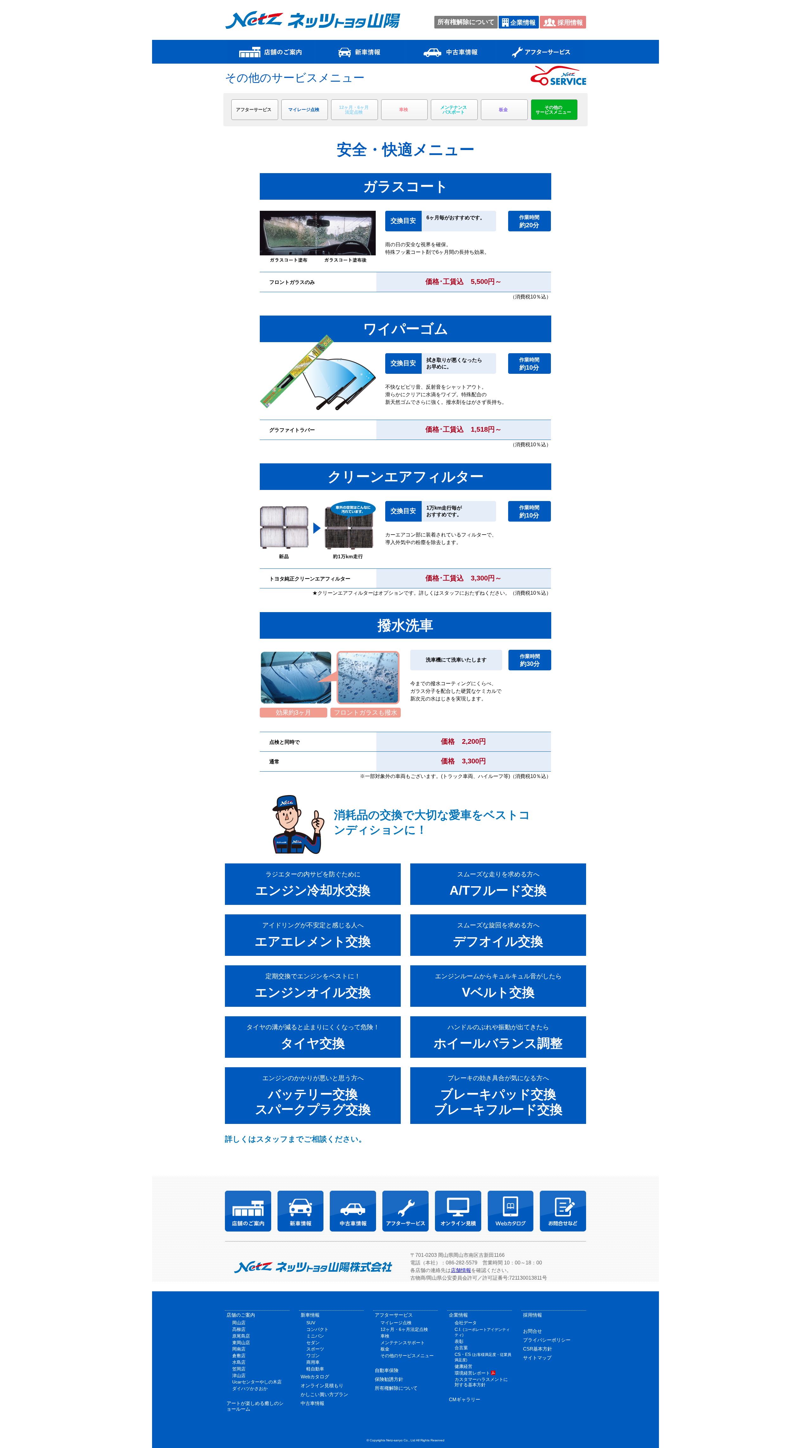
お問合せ (532, 1331)
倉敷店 (239, 1355)
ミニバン (315, 1335)
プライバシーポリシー (547, 1340)
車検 (403, 109)
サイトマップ (537, 1357)
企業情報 (523, 22)
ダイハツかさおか (250, 1388)
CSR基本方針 (537, 1348)
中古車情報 (312, 1403)
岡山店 (239, 1322)
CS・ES (483, 1357)
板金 (503, 109)
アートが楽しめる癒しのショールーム (255, 1406)
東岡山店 (241, 1342)
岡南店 (239, 1348)
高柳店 (239, 1329)
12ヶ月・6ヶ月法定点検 (404, 1329)
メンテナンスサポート (402, 1342)
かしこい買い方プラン (324, 1394)
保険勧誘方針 (389, 1379)
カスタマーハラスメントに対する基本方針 (481, 1382)
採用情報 (570, 22)
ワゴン (313, 1355)
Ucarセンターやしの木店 (257, 1381)
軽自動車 (315, 1368)
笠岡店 (239, 1368)
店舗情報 (461, 1270)
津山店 (239, 1375)
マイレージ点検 (303, 109)
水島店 (239, 1362)
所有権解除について (466, 21)
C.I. (482, 1332)
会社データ (466, 1322)
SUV (310, 1322)
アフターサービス (253, 109)
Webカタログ (315, 1376)
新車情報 (310, 1315)
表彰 (459, 1341)
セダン (313, 1342)
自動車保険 (387, 1370)
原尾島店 (241, 1335)
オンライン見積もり (322, 1385)
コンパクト (317, 1329)
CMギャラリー (464, 1399)
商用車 (313, 1362)
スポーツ (315, 1348)
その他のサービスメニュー (407, 1355)
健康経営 (463, 1366)
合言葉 (461, 1347)
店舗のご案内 (241, 1315)
